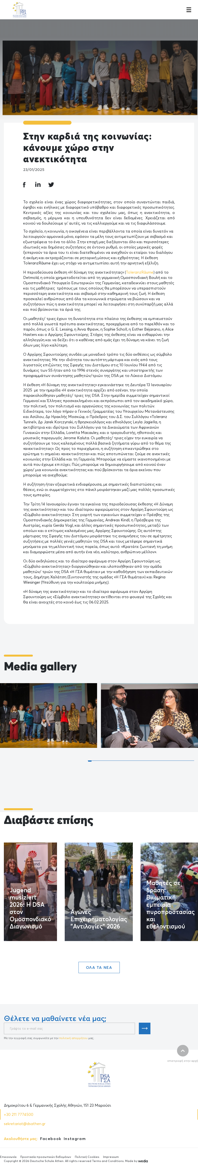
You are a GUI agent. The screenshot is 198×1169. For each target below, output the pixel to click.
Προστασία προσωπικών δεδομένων (45, 1157)
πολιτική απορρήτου (73, 1038)
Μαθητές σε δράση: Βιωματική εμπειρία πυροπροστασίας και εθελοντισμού (170, 904)
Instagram (75, 1138)
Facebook (50, 1138)
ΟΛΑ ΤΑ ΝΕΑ (99, 967)
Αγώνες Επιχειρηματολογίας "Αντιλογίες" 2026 (99, 919)
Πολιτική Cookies (87, 1157)
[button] (188, 9)
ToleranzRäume (139, 272)
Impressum (111, 1157)
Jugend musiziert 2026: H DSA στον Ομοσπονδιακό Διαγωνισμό (30, 908)
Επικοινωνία (8, 1157)
